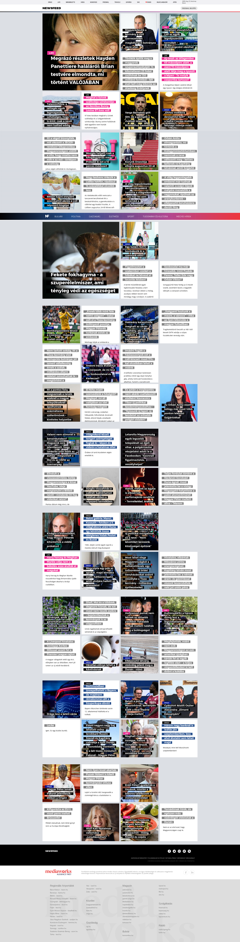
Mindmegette (70, 2)
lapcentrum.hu (164, 917)
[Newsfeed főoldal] (51, 851)
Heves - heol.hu (56, 916)
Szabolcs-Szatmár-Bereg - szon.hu (64, 931)
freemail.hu (163, 908)
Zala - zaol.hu (91, 892)
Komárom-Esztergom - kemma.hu (63, 922)
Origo (50, 2)
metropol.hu (163, 889)
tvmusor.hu (126, 922)
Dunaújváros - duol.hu (59, 905)
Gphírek (129, 2)
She (138, 2)
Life (59, 2)
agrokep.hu (90, 929)
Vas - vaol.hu (91, 886)
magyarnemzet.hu (93, 905)
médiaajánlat (190, 858)
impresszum (181, 858)
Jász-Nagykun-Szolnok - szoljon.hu (64, 919)
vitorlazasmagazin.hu (130, 916)
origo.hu (89, 914)
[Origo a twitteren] (174, 851)
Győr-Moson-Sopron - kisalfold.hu (63, 911)
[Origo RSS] (189, 851)
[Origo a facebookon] (169, 851)
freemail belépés (189, 8)
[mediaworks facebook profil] (185, 872)
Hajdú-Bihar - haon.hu (59, 913)
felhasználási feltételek (156, 858)
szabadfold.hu (91, 908)
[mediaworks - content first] (58, 872)
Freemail (106, 2)
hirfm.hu (162, 932)
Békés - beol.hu (56, 896)
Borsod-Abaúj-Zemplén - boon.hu (63, 899)
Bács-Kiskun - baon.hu (59, 890)
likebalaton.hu (128, 902)
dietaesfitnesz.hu (129, 913)
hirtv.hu (89, 911)
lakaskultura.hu (128, 896)
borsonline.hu (127, 935)
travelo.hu (126, 911)
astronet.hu (127, 890)
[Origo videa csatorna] (184, 851)
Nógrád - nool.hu (56, 925)
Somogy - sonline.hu (58, 928)
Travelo (117, 2)
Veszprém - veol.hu (94, 889)
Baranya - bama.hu (57, 893)
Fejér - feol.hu (55, 908)
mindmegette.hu (128, 908)
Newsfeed (93, 2)
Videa (82, 2)
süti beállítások (171, 858)
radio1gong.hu (164, 929)
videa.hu (162, 914)
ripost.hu (162, 886)
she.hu (161, 895)
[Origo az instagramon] (179, 851)
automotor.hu (127, 893)
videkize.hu (126, 919)
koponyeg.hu (164, 911)
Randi (149, 2)
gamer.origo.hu (128, 899)
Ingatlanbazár (162, 2)
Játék (175, 2)
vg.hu (88, 926)
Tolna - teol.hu (55, 934)
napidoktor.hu (127, 905)
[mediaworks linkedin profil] (192, 872)
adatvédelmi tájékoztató (139, 858)
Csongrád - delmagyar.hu (60, 902)
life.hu (161, 892)
